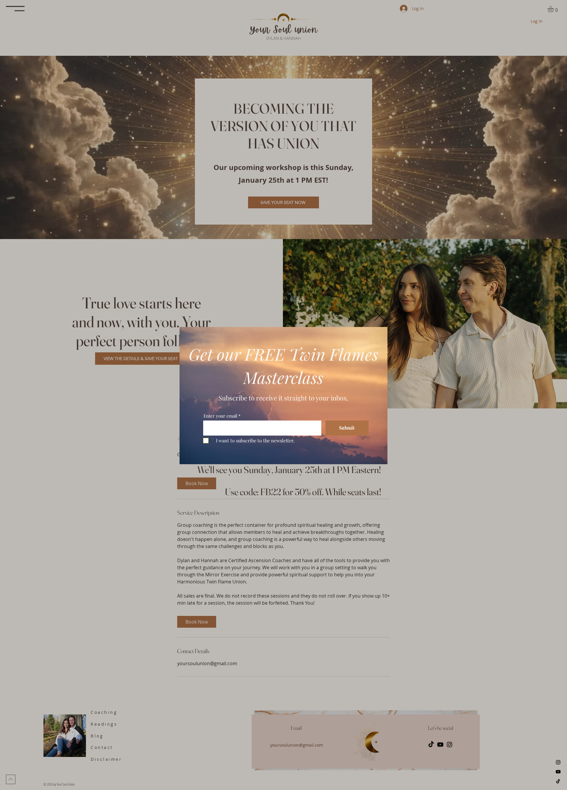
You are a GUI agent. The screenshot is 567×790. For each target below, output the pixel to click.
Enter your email (220, 416)
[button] (379, 315)
